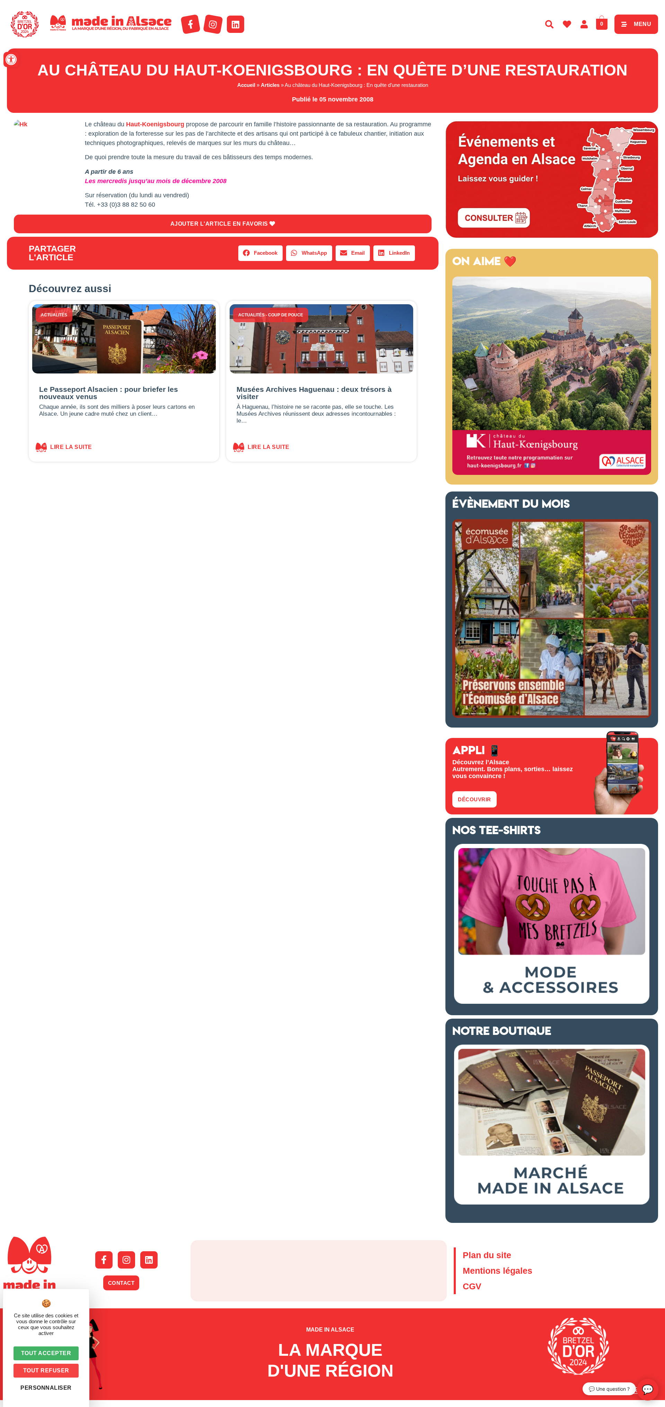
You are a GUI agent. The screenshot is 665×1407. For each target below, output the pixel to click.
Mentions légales (497, 1270)
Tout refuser (46, 1370)
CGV (472, 1286)
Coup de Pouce (285, 315)
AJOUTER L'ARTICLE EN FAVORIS (220, 224)
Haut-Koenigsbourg (155, 124)
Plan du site (487, 1255)
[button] (11, 59)
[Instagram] (213, 24)
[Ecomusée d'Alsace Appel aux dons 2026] (551, 715)
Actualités (54, 315)
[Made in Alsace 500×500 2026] (551, 472)
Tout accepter (46, 1353)
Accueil (246, 85)
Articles (270, 85)
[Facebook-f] (190, 24)
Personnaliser (46, 1388)
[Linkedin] (235, 24)
